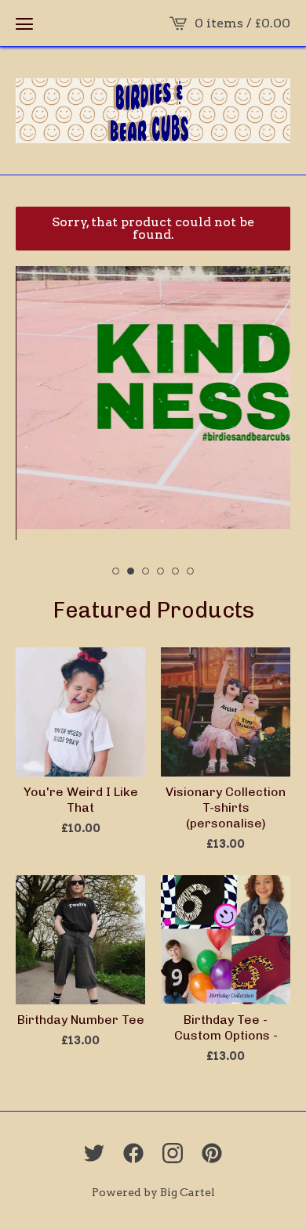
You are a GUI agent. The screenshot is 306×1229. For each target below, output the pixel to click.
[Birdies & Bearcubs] (153, 110)
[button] (24, 23)
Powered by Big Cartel (153, 1192)
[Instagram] (172, 1153)
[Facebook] (133, 1153)
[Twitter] (94, 1153)
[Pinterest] (212, 1153)
